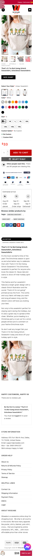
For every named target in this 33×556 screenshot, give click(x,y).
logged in (17, 416)
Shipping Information (9, 493)
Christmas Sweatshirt (14, 214)
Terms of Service (7, 473)
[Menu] (3, 10)
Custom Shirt (8, 137)
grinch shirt (6, 219)
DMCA (3, 501)
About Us (5, 462)
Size (3, 117)
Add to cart (20, 152)
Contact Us (5, 489)
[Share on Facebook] (7, 225)
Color (3, 98)
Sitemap (4, 477)
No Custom (7, 134)
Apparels (12, 64)
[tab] (16, 239)
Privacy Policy (6, 470)
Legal (3, 505)
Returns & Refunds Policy (11, 466)
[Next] (28, 35)
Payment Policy (7, 497)
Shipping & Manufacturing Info (13, 242)
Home (3, 64)
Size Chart (8, 77)
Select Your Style (8, 86)
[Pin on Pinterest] (18, 225)
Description (6, 239)
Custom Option (7, 131)
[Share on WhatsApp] (3, 225)
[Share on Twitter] (11, 225)
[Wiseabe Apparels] (16, 10)
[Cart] (30, 10)
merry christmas (19, 219)
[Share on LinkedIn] (22, 225)
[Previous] (4, 35)
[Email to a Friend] (14, 225)
